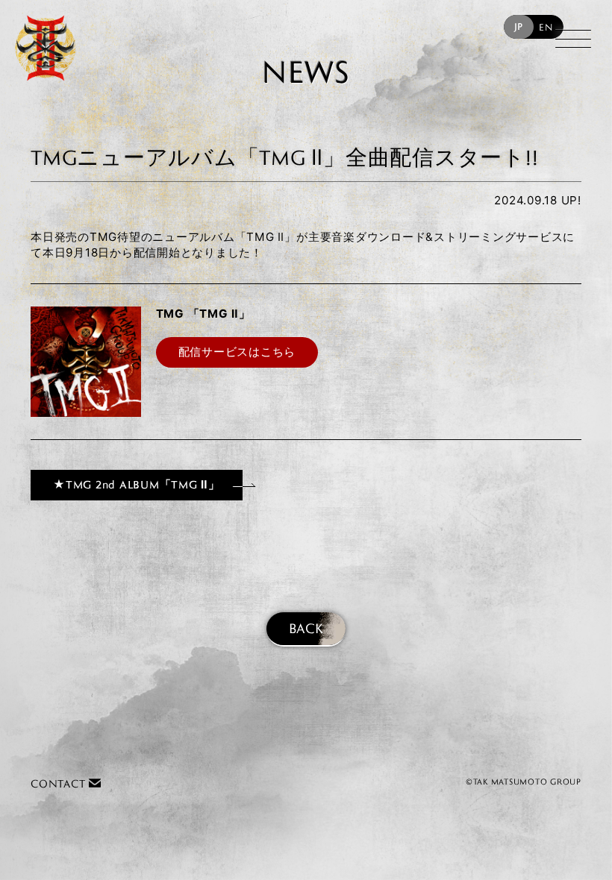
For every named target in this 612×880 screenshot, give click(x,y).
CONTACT (60, 783)
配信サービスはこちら (237, 352)
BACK (306, 628)
